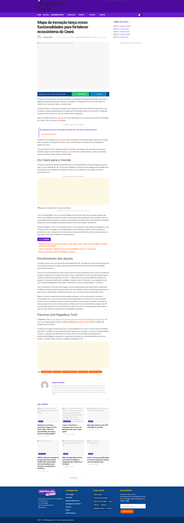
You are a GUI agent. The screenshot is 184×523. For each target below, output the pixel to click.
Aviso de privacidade (101, 498)
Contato (110, 508)
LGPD (110, 501)
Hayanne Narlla (47, 37)
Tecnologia (71, 15)
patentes (61, 118)
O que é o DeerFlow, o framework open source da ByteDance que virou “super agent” (67, 249)
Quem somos (98, 494)
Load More (73, 478)
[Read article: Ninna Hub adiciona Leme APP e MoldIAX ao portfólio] (98, 415)
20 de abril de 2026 (68, 466)
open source (82, 372)
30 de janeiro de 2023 (62, 37)
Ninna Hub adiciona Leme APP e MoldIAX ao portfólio (57, 252)
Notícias (46, 15)
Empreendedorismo (57, 15)
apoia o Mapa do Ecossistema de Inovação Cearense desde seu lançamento (77, 319)
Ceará (72, 37)
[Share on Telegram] (32, 103)
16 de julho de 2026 (43, 436)
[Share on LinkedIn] (32, 115)
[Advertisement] (116, 7)
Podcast (92, 15)
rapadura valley (95, 372)
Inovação (77, 37)
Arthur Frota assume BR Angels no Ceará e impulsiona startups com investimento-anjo (98, 460)
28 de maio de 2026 (43, 471)
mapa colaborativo (69, 372)
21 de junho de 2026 (68, 434)
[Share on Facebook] (32, 107)
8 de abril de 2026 (93, 464)
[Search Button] (146, 14)
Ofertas (102, 15)
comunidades (46, 372)
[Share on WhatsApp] (32, 99)
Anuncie (103, 505)
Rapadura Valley (85, 37)
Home (39, 15)
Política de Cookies (100, 501)
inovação (56, 372)
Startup (81, 15)
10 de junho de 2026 (93, 430)
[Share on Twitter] (32, 111)
